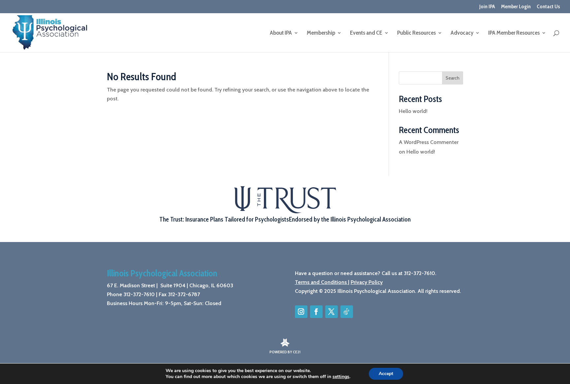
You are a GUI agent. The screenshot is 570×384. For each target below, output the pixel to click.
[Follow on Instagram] (301, 311)
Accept (386, 373)
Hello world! (413, 111)
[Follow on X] (331, 311)
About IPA (281, 33)
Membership (321, 33)
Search (452, 78)
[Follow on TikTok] (346, 311)
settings (340, 377)
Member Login (516, 7)
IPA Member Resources (514, 33)
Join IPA (487, 7)
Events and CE (366, 33)
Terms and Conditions (321, 282)
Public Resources (416, 33)
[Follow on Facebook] (316, 311)
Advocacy (462, 33)
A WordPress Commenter (429, 142)
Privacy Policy (367, 282)
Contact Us (548, 7)
